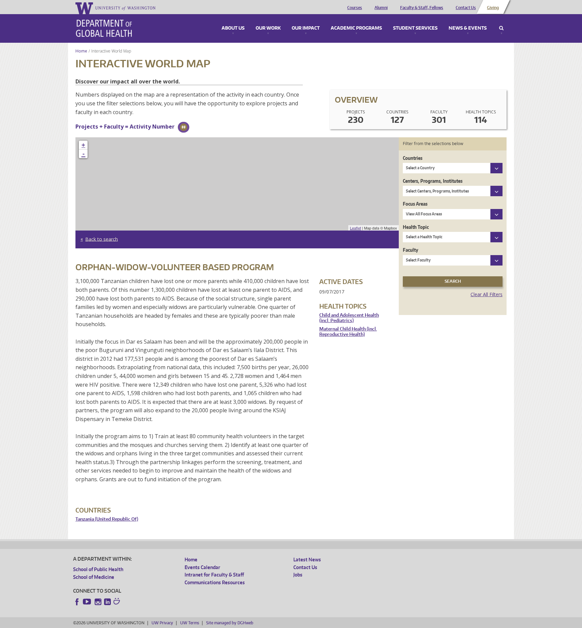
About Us (233, 28)
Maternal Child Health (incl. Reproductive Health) (348, 331)
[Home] (103, 28)
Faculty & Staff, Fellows (421, 8)
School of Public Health (98, 569)
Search (501, 28)
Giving (493, 8)
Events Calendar (202, 567)
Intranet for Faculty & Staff (214, 575)
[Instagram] (98, 602)
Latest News (307, 559)
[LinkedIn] (107, 602)
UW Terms (189, 622)
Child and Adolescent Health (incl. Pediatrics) (349, 318)
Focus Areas (415, 204)
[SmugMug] (118, 602)
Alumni (381, 8)
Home (81, 51)
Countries (412, 158)
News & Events (468, 28)
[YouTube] (88, 602)
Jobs (297, 575)
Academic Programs (356, 28)
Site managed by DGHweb (229, 622)
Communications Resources (215, 582)
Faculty (410, 250)
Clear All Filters (487, 294)
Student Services (415, 28)
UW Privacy (162, 622)
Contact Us (466, 8)
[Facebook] (77, 602)
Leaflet (355, 228)
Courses (354, 8)
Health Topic (416, 227)
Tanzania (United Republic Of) (106, 519)
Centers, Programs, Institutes (432, 181)
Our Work (268, 28)
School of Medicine (93, 577)
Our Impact (306, 28)
